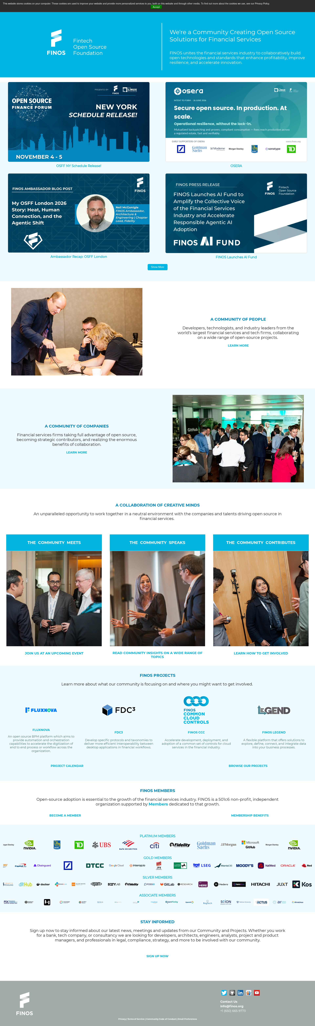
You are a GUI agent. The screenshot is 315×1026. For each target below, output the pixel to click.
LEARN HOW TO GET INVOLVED (261, 653)
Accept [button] (156, 7)
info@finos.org (231, 1006)
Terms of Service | (136, 1019)
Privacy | (122, 1019)
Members (158, 804)
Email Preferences (187, 1019)
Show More (157, 267)
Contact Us (228, 1002)
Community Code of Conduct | (162, 1019)
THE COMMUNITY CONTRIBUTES (260, 542)
